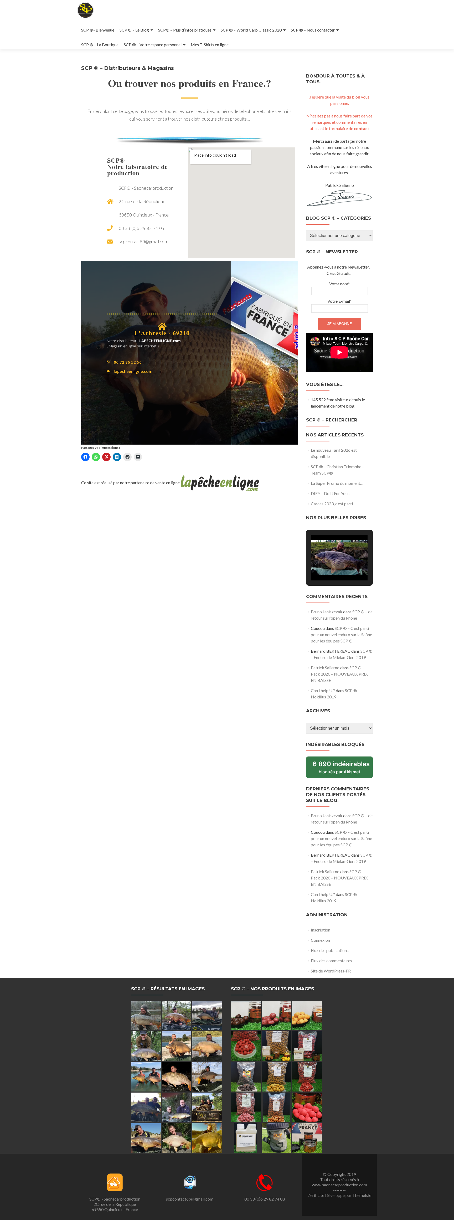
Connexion (320, 940)
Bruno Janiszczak (326, 611)
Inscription (320, 929)
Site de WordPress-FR (331, 970)
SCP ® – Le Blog (134, 29)
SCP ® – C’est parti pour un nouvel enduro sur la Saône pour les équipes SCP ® (341, 634)
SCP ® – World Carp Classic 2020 (251, 29)
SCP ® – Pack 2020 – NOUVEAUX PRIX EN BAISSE (339, 674)
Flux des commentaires (331, 960)
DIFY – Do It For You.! (330, 493)
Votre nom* (339, 283)
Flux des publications (330, 950)
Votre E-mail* (339, 300)
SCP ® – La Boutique (99, 44)
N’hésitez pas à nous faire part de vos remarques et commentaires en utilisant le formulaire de (339, 122)
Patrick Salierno (325, 667)
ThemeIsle (361, 1195)
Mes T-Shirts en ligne (210, 44)
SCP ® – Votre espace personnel (153, 44)
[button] (327, 566)
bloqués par (343, 769)
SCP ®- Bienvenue (97, 29)
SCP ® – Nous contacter (313, 29)
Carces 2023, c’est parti (332, 503)
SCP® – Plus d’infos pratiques (184, 29)
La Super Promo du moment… (337, 483)
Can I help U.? (323, 690)
